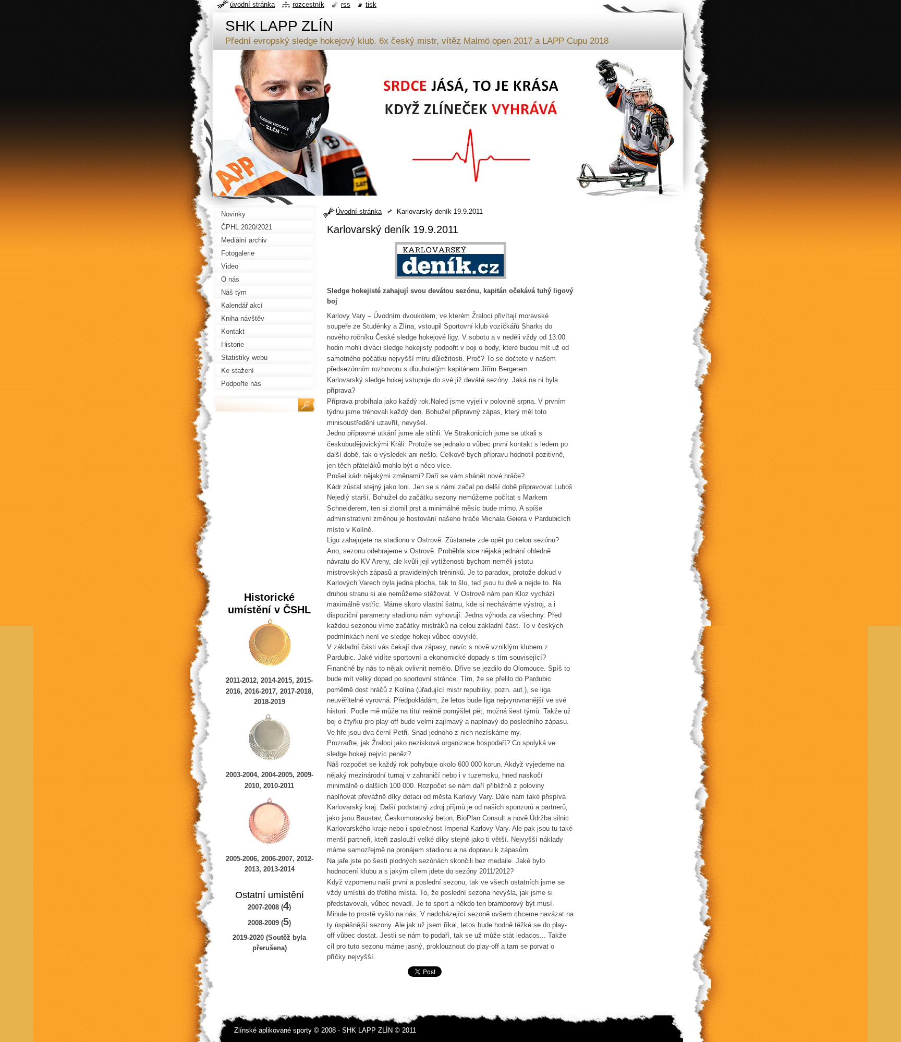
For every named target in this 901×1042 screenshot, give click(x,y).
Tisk (371, 4)
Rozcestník (308, 4)
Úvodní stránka (359, 211)
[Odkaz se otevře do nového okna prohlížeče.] (450, 279)
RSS (345, 4)
